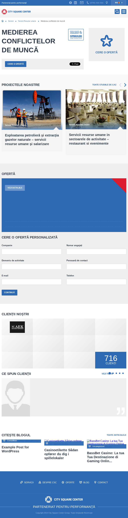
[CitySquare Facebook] (70, 2)
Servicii (11, 21)
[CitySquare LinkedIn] (75, 2)
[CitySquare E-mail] (81, 2)
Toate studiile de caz (104, 85)
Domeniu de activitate (13, 260)
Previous (120, 85)
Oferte (69, 482)
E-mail (5, 276)
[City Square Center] (16, 12)
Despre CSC (49, 482)
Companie (7, 245)
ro (116, 3)
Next (125, 85)
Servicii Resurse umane (27, 21)
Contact (102, 482)
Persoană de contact (77, 260)
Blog (86, 482)
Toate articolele (116, 435)
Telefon (70, 276)
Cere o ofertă (16, 64)
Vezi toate (107, 374)
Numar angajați (74, 245)
